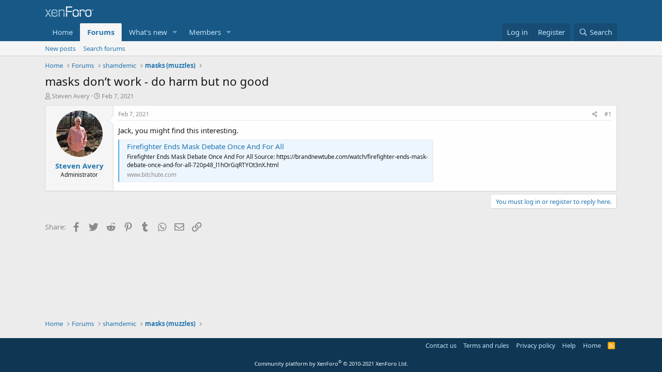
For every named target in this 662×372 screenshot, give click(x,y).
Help (569, 345)
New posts (60, 48)
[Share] (595, 114)
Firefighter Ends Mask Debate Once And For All (205, 146)
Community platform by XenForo (331, 363)
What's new (148, 32)
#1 (608, 114)
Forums (100, 32)
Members (205, 32)
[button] (175, 32)
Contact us (441, 345)
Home (62, 32)
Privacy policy (535, 345)
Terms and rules (486, 345)
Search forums (104, 48)
